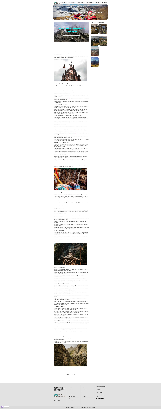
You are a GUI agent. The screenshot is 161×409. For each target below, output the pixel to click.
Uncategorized (83, 15)
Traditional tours (80, 2)
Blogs (83, 398)
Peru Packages (89, 2)
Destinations (63, 2)
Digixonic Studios (92, 407)
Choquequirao (70, 387)
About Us (97, 2)
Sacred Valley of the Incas (72, 394)
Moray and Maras (103, 40)
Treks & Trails (71, 2)
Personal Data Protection (86, 394)
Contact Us (105, 2)
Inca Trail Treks (71, 402)
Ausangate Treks (71, 400)
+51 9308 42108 (99, 389)
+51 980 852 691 (99, 387)
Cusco (69, 398)
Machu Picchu (94, 40)
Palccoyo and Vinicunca (94, 51)
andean (78, 15)
